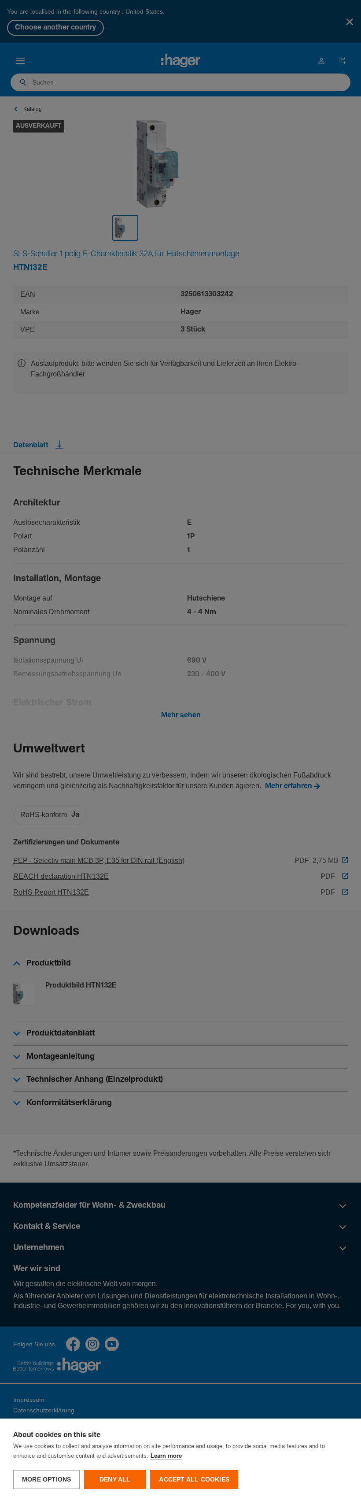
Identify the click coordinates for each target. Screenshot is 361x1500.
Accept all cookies (194, 1479)
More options (46, 1479)
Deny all (115, 1479)
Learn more (166, 1456)
